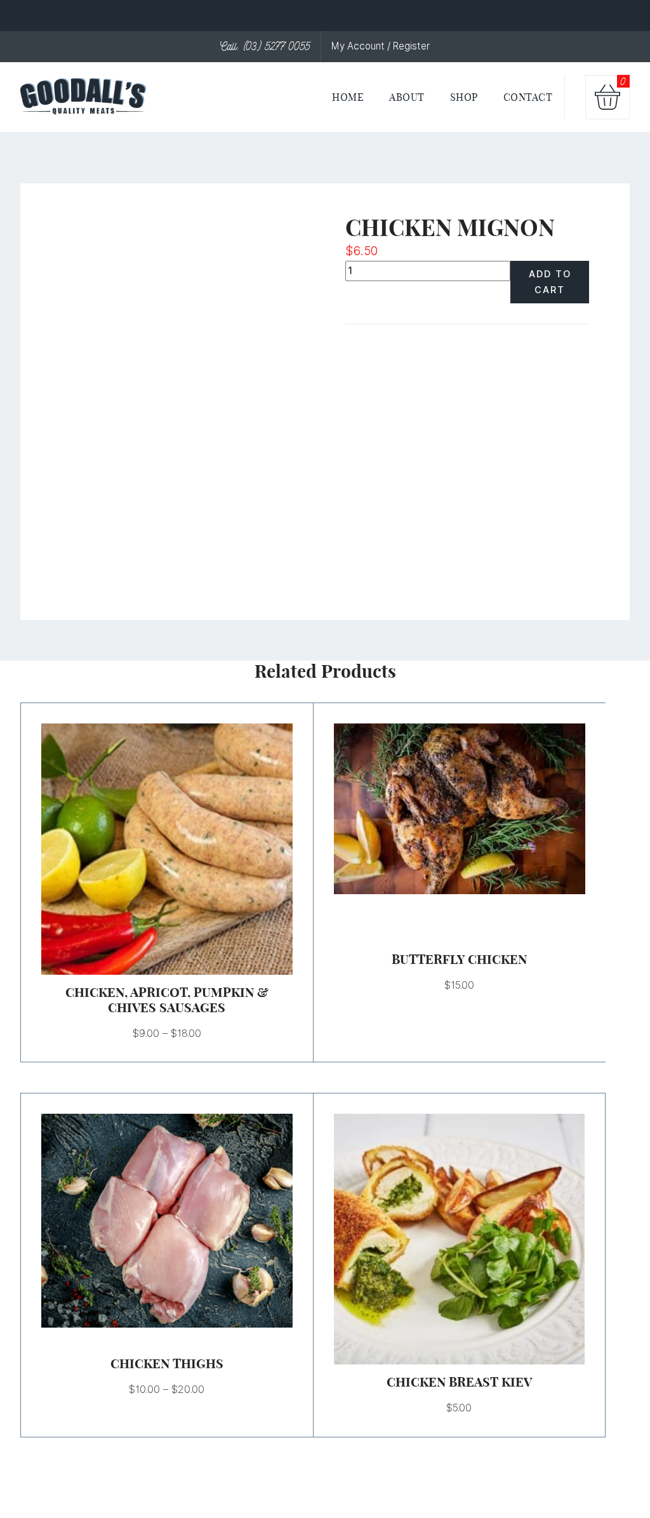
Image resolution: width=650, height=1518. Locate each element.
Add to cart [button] (444, 1239)
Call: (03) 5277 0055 (265, 46)
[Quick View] (182, 849)
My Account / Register (380, 46)
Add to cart (550, 281)
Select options (151, 849)
